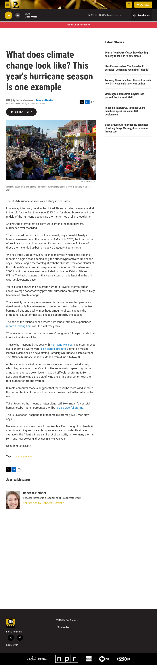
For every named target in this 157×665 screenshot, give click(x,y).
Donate (144, 4)
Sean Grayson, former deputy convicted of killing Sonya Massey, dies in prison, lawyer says (127, 128)
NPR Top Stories (24, 456)
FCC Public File (62, 627)
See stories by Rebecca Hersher (43, 503)
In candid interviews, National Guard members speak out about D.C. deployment (125, 111)
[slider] (22, 15)
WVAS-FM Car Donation (67, 620)
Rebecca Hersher (45, 100)
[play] (8, 15)
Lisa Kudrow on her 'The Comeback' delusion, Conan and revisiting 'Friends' (127, 68)
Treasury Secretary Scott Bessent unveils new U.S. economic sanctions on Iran (128, 82)
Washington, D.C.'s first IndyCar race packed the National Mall (124, 95)
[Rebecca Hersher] (13, 500)
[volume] (17, 15)
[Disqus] (78, 567)
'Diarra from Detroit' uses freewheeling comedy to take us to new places (126, 54)
